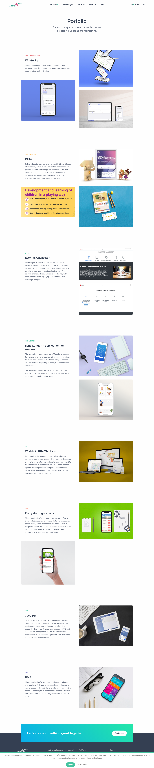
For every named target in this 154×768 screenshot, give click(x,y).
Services (53, 4)
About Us (92, 4)
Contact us (119, 733)
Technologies (67, 4)
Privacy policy (81, 764)
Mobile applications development (61, 750)
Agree (70, 765)
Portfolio (81, 4)
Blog (102, 4)
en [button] (132, 4)
